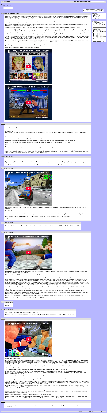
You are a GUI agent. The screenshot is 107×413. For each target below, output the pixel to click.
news (75, 1)
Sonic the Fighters (96, 29)
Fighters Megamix (96, 22)
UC (11, 7)
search (89, 1)
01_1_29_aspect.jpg (97, 15)
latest (78, 1)
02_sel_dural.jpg (96, 16)
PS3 (5, 7)
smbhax (92, 9)
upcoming (85, 1)
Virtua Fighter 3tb (96, 33)
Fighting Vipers (96, 23)
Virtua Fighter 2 (96, 30)
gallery (81, 1)
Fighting (8, 7)
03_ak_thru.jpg (96, 18)
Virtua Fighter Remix (97, 41)
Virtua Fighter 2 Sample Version (99, 31)
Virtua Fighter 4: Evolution (98, 36)
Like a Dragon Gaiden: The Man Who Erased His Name (99, 25)
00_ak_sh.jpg (95, 14)
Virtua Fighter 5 (96, 37)
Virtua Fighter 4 (96, 35)
